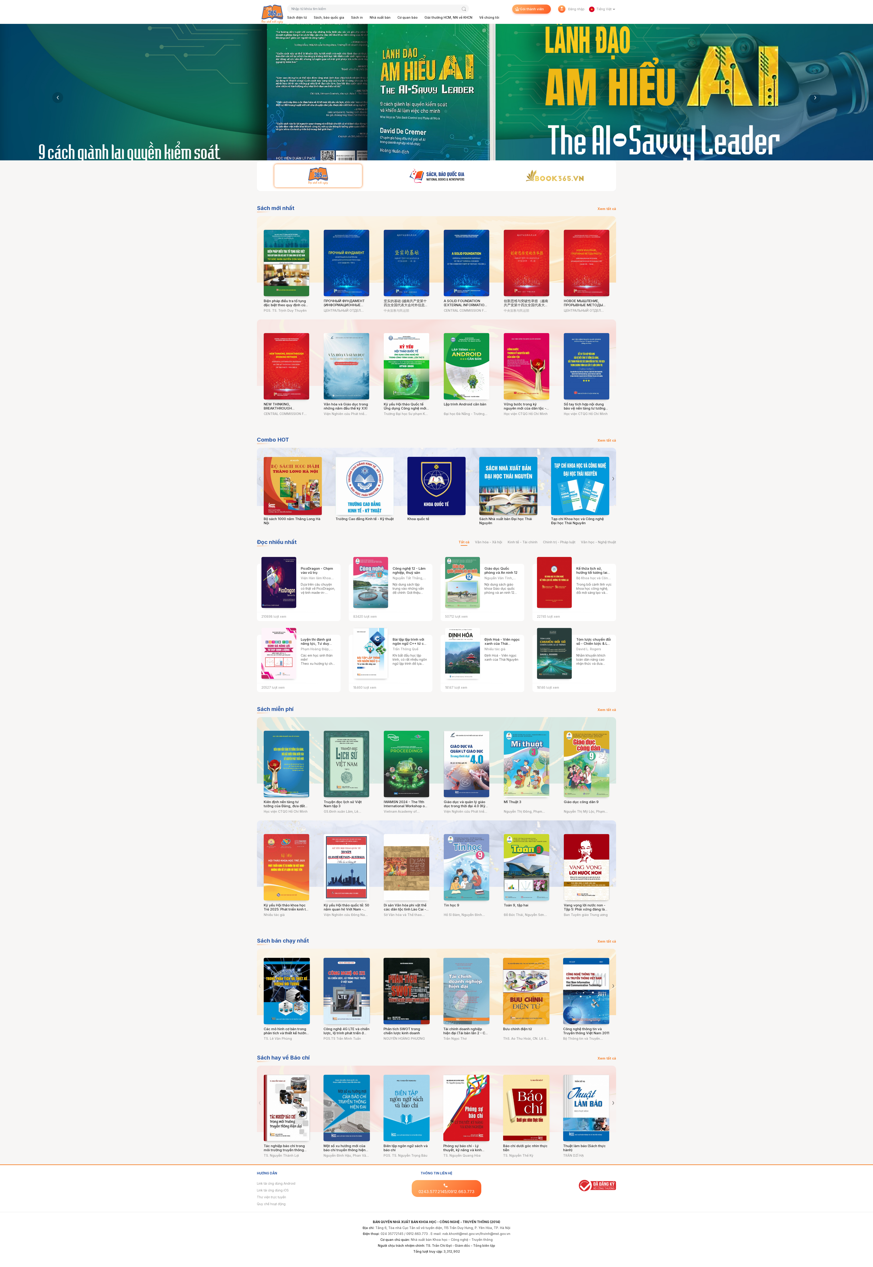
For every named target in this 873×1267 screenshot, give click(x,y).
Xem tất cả (606, 209)
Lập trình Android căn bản (465, 404)
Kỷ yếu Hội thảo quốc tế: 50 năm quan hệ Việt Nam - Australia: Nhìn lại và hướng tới (346, 911)
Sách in (357, 17)
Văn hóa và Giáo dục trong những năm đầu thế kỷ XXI (346, 406)
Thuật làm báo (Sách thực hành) (584, 1148)
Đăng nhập (576, 9)
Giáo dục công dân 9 (581, 802)
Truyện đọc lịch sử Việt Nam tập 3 (343, 804)
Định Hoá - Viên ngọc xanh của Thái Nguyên (502, 643)
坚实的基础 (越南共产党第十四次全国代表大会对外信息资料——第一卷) (406, 305)
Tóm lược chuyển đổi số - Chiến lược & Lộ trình (593, 643)
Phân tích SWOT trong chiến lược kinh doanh (402, 1031)
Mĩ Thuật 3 (512, 802)
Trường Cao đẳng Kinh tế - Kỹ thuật (365, 519)
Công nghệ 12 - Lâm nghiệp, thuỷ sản (409, 570)
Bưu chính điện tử (517, 1029)
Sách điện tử (297, 17)
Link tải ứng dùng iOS (273, 1190)
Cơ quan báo (407, 17)
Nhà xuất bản (380, 17)
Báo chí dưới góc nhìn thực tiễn (525, 1148)
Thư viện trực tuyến (271, 1197)
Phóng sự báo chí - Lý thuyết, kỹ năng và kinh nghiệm (462, 1150)
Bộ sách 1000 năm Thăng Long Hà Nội (292, 521)
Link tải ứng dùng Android (276, 1183)
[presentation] (57, 97)
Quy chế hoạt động (271, 1204)
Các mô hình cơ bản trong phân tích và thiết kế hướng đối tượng (286, 1033)
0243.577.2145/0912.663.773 (446, 1191)
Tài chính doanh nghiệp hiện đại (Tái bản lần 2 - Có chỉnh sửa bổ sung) (465, 1033)
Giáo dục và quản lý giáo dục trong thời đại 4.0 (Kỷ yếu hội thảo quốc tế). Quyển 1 (464, 808)
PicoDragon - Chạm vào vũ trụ (317, 570)
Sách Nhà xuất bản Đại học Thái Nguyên (505, 521)
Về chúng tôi (489, 17)
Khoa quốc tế (418, 519)
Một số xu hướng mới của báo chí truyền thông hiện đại (345, 1150)
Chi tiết (326, 612)
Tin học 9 (451, 905)
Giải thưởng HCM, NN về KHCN (448, 17)
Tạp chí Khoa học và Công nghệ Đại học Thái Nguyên (577, 521)
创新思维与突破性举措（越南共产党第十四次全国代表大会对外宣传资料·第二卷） (526, 305)
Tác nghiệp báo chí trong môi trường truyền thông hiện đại (284, 1150)
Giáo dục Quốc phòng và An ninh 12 (500, 570)
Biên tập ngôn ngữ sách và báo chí (406, 1148)
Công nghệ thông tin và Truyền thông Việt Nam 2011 (586, 1031)
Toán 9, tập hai (516, 905)
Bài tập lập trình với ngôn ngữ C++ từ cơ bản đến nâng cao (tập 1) (409, 645)
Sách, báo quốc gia (329, 17)
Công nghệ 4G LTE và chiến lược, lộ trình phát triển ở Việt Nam (346, 1033)
